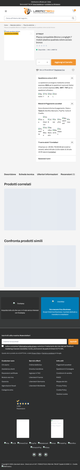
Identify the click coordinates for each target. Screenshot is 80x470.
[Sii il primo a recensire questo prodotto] (42, 46)
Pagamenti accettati (63, 365)
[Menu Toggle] (6, 11)
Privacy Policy (61, 386)
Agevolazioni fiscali (9, 386)
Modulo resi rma (8, 377)
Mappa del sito (61, 381)
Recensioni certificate (10, 373)
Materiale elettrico (15, 25)
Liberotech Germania (37, 381)
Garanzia (5, 381)
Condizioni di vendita (64, 373)
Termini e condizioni (48, 353)
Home (6, 25)
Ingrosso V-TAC (35, 373)
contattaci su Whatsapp (52, 4)
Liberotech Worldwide (37, 386)
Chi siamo (5, 365)
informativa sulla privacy (28, 346)
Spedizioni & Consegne (65, 369)
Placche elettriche (28, 25)
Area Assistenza (38, 4)
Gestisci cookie (62, 394)
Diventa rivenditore (36, 369)
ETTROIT (40, 34)
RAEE (58, 377)
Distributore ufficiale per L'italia (41, 2)
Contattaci (52, 152)
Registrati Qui (59, 70)
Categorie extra (7, 390)
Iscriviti (73, 342)
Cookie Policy (61, 390)
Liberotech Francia (36, 377)
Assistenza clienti (8, 369)
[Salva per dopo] (73, 70)
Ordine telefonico (35, 365)
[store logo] (39, 11)
